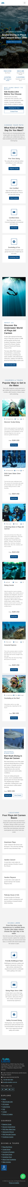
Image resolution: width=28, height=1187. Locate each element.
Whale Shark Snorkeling (9, 1159)
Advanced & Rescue (8, 1132)
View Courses (14, 198)
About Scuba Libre (10, 364)
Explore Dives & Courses (14, 41)
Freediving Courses (7, 1137)
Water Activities (6, 1162)
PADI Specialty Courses (9, 1134)
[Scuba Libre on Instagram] (12, 1089)
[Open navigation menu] (24, 2)
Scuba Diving (6, 1106)
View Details (17, 795)
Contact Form (14, 111)
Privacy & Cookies (7, 1114)
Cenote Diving (6, 1149)
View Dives (14, 227)
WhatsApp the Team (14, 108)
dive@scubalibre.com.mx (10, 1082)
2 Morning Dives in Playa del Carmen (14, 528)
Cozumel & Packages (8, 1152)
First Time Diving (14, 158)
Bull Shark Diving (7, 1154)
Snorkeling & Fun (14, 247)
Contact (4, 1111)
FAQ (3, 1109)
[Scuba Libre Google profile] (9, 1089)
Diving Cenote (9, 585)
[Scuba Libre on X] (6, 1089)
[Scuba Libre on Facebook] (2, 1089)
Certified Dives (14, 218)
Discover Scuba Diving (12, 422)
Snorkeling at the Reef (12, 698)
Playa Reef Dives (7, 1147)
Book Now (14, 445)
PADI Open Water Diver (8, 1129)
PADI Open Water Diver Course (12, 474)
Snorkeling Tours (14, 257)
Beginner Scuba (14, 168)
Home (4, 1099)
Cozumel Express (10, 645)
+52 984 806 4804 (8, 1079)
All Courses (5, 1104)
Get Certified (14, 188)
